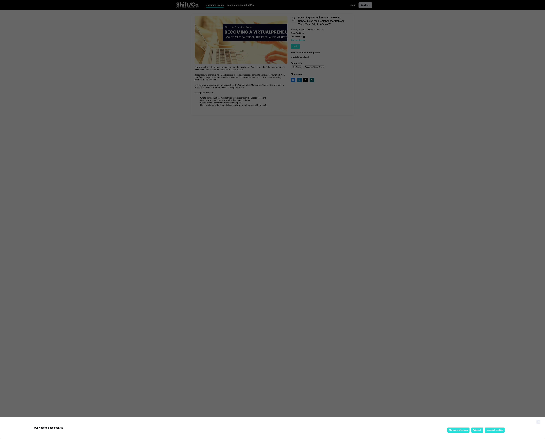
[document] (272, 428)
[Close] (538, 422)
